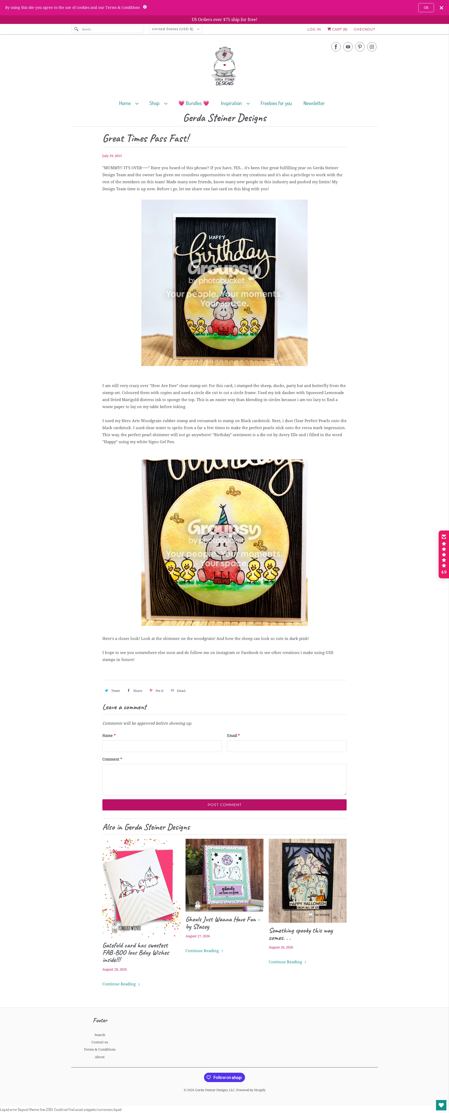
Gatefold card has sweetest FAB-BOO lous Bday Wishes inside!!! (135, 952)
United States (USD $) (173, 29)
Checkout (364, 29)
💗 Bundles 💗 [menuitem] (193, 103)
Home (126, 103)
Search (100, 1035)
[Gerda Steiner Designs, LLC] (224, 67)
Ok (426, 7)
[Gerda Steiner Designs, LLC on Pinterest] (360, 46)
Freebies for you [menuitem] (276, 103)
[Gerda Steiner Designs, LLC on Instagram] (372, 46)
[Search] (76, 29)
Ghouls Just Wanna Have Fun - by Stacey (223, 922)
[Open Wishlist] (441, 1105)
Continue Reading (119, 984)
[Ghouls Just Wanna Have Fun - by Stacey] (224, 875)
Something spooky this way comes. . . (301, 934)
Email (233, 736)
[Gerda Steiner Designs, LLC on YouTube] (348, 46)
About (100, 1057)
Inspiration (232, 103)
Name (109, 736)
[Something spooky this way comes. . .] (308, 881)
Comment (112, 759)
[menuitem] (131, 103)
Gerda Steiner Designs (224, 118)
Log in (314, 29)
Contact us (99, 1042)
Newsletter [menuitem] (314, 103)
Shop (155, 103)
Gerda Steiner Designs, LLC (215, 1090)
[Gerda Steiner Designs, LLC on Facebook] (336, 46)
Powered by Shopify (251, 1090)
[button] (444, 554)
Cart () (339, 29)
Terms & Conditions (100, 1049)
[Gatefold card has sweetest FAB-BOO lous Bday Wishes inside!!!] (141, 888)
